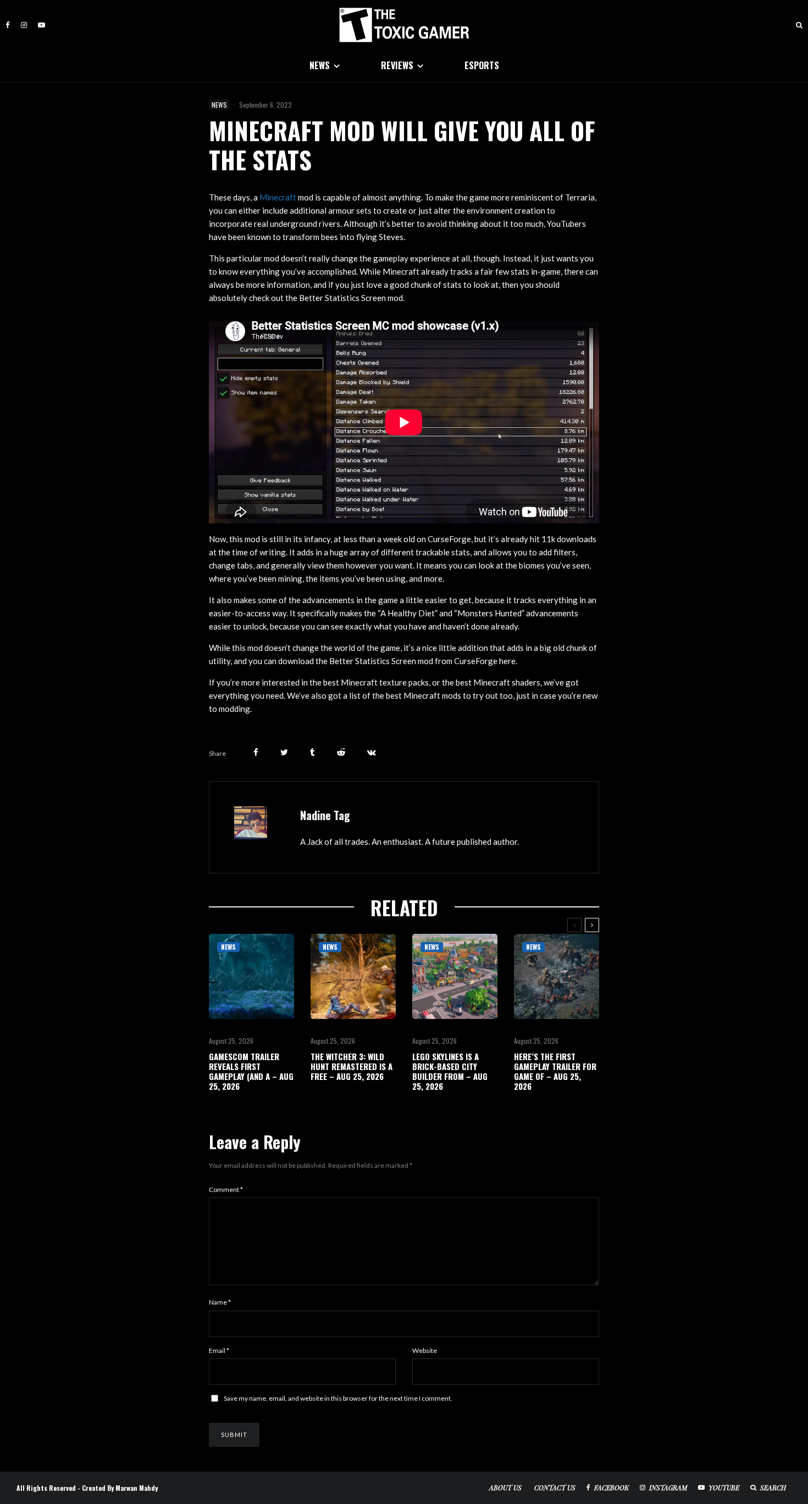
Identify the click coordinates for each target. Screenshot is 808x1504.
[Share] (255, 752)
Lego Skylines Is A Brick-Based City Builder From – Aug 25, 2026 (450, 1071)
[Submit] (341, 752)
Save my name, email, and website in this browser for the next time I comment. (338, 1398)
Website (424, 1350)
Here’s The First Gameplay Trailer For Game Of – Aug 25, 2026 (555, 1071)
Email (219, 1350)
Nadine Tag (325, 815)
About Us (505, 1487)
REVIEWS (397, 65)
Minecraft (277, 197)
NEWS (319, 65)
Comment (226, 1189)
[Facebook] (7, 25)
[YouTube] (41, 25)
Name (220, 1302)
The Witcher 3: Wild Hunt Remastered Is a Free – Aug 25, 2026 (351, 1066)
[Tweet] (284, 752)
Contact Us (554, 1487)
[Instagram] (23, 25)
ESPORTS (481, 65)
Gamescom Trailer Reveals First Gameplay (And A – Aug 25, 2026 (251, 1071)
